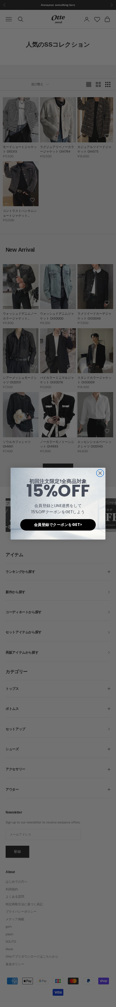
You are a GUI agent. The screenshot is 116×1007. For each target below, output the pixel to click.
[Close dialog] (100, 473)
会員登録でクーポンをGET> (58, 524)
